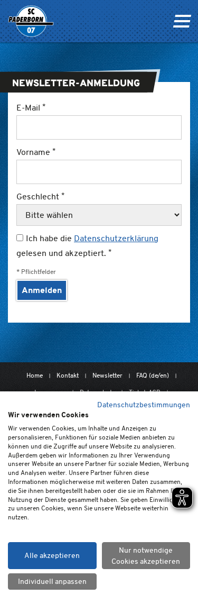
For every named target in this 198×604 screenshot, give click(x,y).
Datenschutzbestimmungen (143, 404)
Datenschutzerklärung (116, 238)
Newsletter (107, 375)
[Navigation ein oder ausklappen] (182, 21)
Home (34, 375)
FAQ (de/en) (152, 375)
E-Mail (29, 107)
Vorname (34, 152)
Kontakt (67, 375)
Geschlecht (38, 196)
